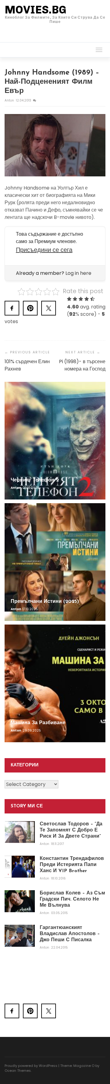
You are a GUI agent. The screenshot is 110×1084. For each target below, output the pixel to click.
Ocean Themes (18, 1070)
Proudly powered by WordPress (31, 1065)
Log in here (78, 273)
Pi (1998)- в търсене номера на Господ (82, 365)
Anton (10, 100)
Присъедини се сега (44, 249)
